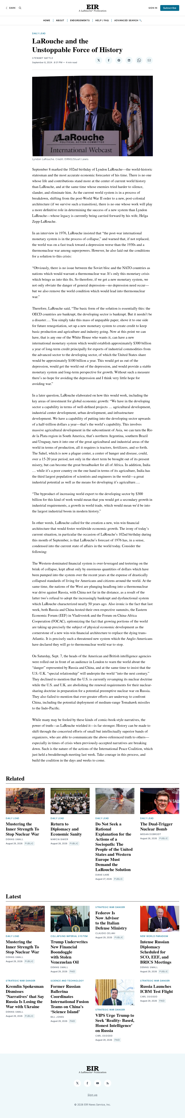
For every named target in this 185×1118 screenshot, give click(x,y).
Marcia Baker (59, 839)
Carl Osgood (104, 1035)
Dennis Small (14, 839)
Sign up (93, 1094)
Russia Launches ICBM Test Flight (156, 988)
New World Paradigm (154, 936)
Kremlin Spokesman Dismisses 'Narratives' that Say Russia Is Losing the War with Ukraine (25, 996)
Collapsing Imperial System (69, 936)
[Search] (20, 8)
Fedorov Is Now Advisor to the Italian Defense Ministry (111, 920)
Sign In (153, 8)
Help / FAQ (102, 20)
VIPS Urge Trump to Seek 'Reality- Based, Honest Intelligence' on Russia (114, 1022)
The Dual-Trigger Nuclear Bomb (156, 826)
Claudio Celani (105, 933)
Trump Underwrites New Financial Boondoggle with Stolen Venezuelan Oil (69, 951)
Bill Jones (57, 1017)
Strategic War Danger (110, 907)
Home (46, 20)
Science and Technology (67, 980)
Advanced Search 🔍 (128, 20)
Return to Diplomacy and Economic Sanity (66, 829)
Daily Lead (39, 33)
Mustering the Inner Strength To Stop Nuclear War (22, 829)
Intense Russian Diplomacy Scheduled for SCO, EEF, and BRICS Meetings (155, 951)
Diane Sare (102, 874)
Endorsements (80, 20)
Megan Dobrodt (150, 834)
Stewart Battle (42, 58)
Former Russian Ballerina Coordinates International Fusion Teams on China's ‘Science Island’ (70, 999)
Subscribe (169, 7)
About (60, 20)
